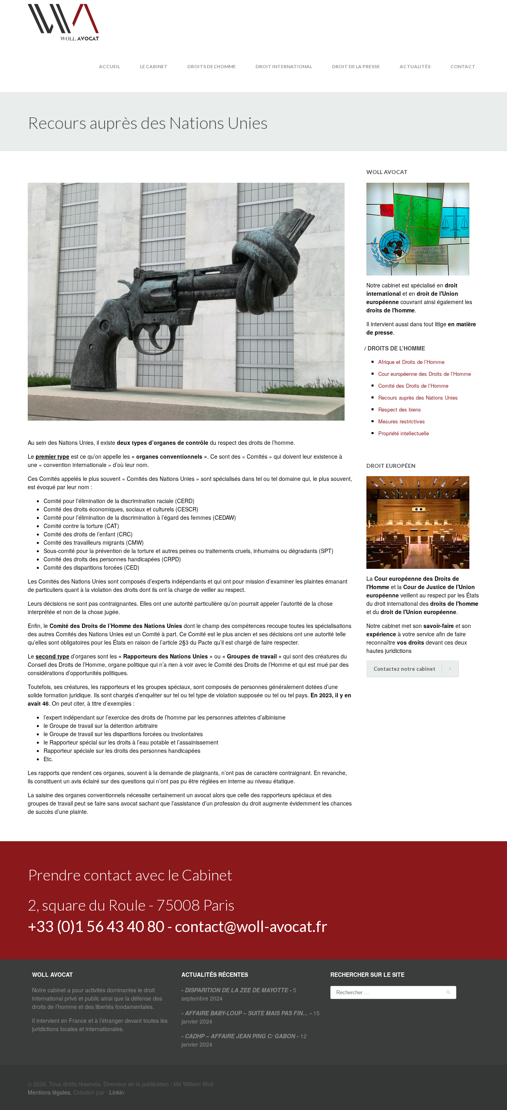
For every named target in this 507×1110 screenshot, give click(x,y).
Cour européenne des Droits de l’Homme (424, 373)
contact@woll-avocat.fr (251, 926)
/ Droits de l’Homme (394, 348)
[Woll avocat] (63, 21)
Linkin (116, 1092)
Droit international (283, 66)
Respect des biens (399, 409)
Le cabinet (154, 66)
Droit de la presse (356, 66)
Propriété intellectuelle (403, 433)
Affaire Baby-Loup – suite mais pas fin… (246, 1013)
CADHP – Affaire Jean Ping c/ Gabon (240, 1036)
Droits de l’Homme (211, 66)
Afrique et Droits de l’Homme (411, 362)
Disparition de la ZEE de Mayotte (236, 990)
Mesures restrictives (401, 421)
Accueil (109, 66)
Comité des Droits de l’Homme (413, 385)
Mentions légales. (50, 1092)
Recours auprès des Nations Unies (418, 397)
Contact (462, 66)
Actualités (415, 66)
